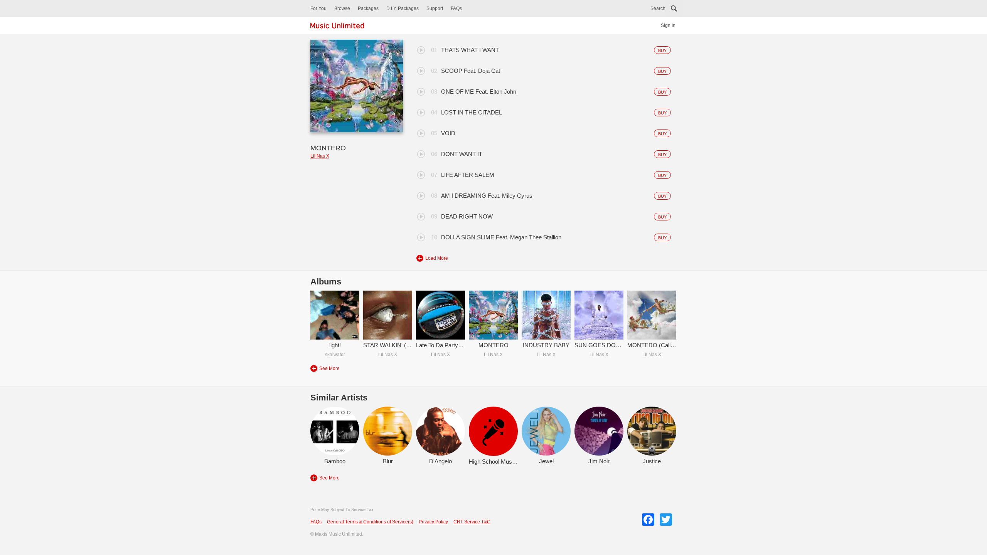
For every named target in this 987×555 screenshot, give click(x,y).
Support (434, 8)
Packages (368, 8)
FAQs (456, 8)
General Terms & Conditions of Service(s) (370, 522)
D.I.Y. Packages (402, 8)
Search (657, 8)
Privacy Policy (433, 522)
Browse (342, 8)
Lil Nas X (319, 156)
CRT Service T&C (471, 522)
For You (318, 8)
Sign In (668, 25)
